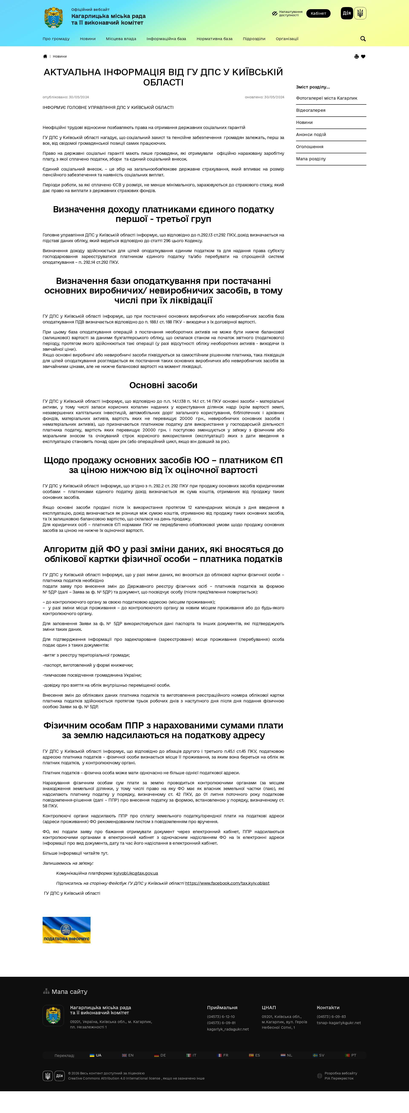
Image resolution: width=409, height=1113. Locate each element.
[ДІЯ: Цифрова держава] (360, 14)
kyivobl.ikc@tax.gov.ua (136, 873)
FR (225, 1055)
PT (353, 1055)
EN (131, 1055)
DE (163, 1055)
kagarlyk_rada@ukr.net (228, 1029)
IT (194, 1055)
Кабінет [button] (318, 13)
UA (98, 1055)
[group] (204, 23)
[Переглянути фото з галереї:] (67, 932)
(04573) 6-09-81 (221, 1023)
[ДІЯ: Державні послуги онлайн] (347, 14)
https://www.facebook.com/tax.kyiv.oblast (227, 883)
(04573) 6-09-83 (331, 1017)
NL (289, 1055)
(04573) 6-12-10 (221, 1017)
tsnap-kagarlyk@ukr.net (339, 1023)
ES (257, 1055)
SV (321, 1055)
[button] (56, 38)
